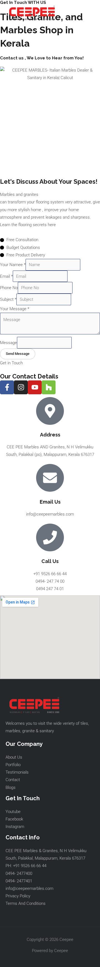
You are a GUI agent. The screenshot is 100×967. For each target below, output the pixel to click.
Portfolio (13, 764)
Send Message (17, 354)
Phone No (9, 287)
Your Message (14, 308)
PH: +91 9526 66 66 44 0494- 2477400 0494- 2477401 (26, 873)
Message (8, 342)
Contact (13, 779)
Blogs (11, 787)
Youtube (13, 811)
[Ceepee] (32, 13)
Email (6, 276)
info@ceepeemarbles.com (29, 888)
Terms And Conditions (26, 903)
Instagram (15, 826)
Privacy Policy (18, 895)
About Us (14, 757)
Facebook (14, 819)
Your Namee (13, 264)
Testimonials (17, 772)
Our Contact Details (29, 376)
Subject (8, 299)
